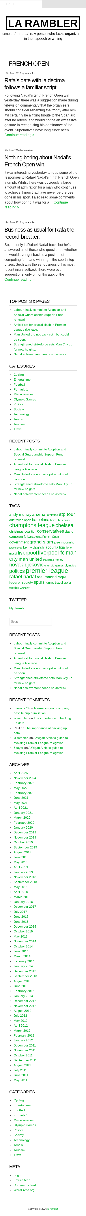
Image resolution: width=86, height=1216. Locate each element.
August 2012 (22, 1010)
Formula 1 (21, 389)
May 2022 (21, 788)
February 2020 (24, 822)
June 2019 (21, 857)
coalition (30, 531)
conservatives (50, 531)
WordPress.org (24, 1190)
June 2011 (21, 1075)
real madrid (47, 577)
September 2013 (25, 976)
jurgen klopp (15, 547)
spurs (39, 582)
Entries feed (22, 1180)
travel (59, 582)
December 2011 (25, 1045)
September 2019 (25, 847)
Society (19, 409)
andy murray (20, 514)
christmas (16, 531)
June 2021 (21, 797)
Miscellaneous (24, 394)
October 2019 (23, 842)
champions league (32, 525)
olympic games (54, 565)
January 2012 (23, 1040)
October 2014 (23, 946)
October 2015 (23, 931)
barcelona (40, 520)
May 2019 (21, 862)
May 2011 (20, 1080)
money (59, 559)
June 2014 (21, 951)
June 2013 (21, 986)
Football (19, 384)
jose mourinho (64, 542)
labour (49, 547)
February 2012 (24, 1035)
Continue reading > (19, 135)
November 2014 (25, 941)
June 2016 (21, 921)
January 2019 (23, 872)
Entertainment (23, 379)
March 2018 (22, 897)
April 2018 (21, 892)
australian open (20, 520)
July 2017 (20, 911)
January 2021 (23, 812)
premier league (47, 570)
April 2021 (21, 807)
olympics (70, 565)
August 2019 (22, 852)
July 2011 (20, 1070)
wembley (25, 588)
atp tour (67, 514)
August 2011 (22, 1065)
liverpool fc (51, 552)
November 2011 (25, 1050)
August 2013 (22, 981)
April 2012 (21, 1025)
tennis (49, 582)
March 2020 (22, 817)
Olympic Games (25, 399)
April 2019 (21, 867)
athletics (52, 515)
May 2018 (21, 887)
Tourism (19, 424)
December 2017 (25, 906)
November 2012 (25, 1006)
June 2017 (21, 916)
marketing (48, 559)
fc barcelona (32, 536)
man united (30, 559)
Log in (18, 1175)
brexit (53, 520)
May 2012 (21, 1020)
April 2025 (21, 773)
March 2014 (22, 956)
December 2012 (25, 1001)
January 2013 (23, 996)
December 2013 (25, 971)
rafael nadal (22, 576)
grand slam (41, 542)
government (19, 542)
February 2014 (24, 961)
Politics (18, 404)
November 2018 (25, 877)
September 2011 (25, 1060)
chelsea (64, 525)
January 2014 (23, 966)
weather (14, 587)
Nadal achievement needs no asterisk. (40, 354)
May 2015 (21, 936)
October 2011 (23, 1055)
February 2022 (24, 793)
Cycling (19, 374)
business (64, 520)
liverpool (27, 553)
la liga (60, 547)
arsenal (39, 514)
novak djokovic (26, 565)
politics (17, 571)
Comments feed (25, 1185)
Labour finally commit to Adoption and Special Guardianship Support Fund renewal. (40, 314)
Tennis (18, 419)
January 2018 (23, 901)
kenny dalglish (33, 547)
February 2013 (24, 991)
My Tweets (16, 608)
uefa (67, 582)
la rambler (43, 23)
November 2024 (25, 778)
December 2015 (25, 926)
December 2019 (25, 832)
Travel (18, 429)
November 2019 (25, 837)
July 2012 (20, 1015)
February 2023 (24, 783)
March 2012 (22, 1030)
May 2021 (21, 802)
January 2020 (23, 827)
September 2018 (25, 882)
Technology (22, 414)
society (27, 582)
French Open (50, 536)
